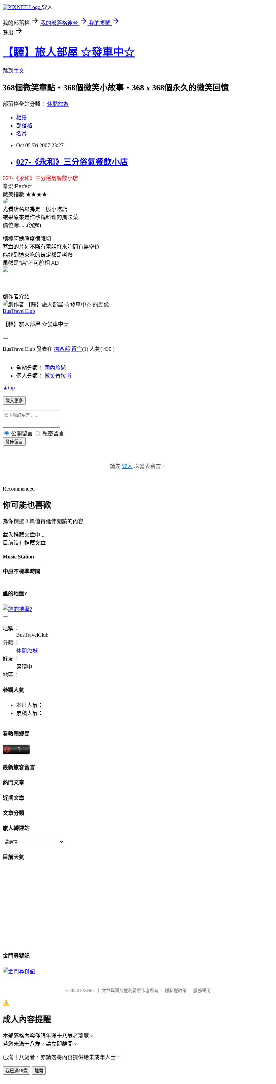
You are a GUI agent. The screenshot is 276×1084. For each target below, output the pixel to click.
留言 (76, 349)
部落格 (24, 125)
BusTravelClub (19, 311)
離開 (38, 1070)
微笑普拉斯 (57, 376)
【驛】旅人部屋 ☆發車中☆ (69, 52)
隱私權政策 (176, 990)
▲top (9, 387)
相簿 (21, 117)
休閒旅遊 (58, 104)
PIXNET (87, 990)
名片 (21, 133)
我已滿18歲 (16, 1070)
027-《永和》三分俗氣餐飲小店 (72, 162)
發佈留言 (14, 441)
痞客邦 (62, 349)
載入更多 (14, 400)
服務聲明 (202, 990)
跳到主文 (13, 71)
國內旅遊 (55, 368)
